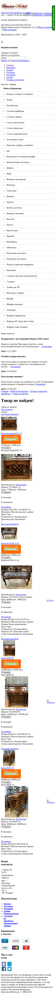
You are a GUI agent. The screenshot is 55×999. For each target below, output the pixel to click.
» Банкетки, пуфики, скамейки (18, 145)
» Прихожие (9, 270)
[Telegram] (41, 15)
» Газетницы (9, 191)
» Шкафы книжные (13, 304)
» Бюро (7, 173)
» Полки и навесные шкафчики (18, 264)
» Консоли (8, 219)
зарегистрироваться (20, 60)
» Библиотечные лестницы (16, 162)
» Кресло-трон (10, 230)
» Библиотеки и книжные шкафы (19, 156)
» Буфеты (8, 168)
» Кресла (8, 225)
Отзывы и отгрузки (15, 80)
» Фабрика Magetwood (14, 316)
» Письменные (10, 105)
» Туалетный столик (13, 139)
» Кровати (8, 236)
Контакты (10, 67)
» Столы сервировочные (15, 134)
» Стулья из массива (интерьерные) (20, 276)
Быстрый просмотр (10, 414)
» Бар (6, 151)
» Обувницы (9, 247)
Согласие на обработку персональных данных (11, 921)
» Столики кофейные (13, 111)
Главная (10, 65)
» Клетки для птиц (12, 208)
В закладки (6, 497)
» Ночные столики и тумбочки (18, 94)
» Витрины (9, 185)
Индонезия (21, 485)
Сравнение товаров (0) (22, 12)
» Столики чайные (12, 117)
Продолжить (7, 409)
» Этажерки (9, 310)
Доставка (10, 72)
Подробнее (47, 346)
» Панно (8, 100)
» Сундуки (9, 281)
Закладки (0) (6, 12)
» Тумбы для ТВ (11, 287)
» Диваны (8, 196)
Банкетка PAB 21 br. (10, 543)
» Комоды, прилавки (13, 213)
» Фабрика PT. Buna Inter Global (18, 321)
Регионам (10, 75)
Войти (4, 60)
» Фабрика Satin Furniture (15, 327)
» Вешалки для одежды (14, 179)
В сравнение (7, 502)
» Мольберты (10, 242)
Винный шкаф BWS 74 (11, 433)
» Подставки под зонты (14, 253)
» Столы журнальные (13, 122)
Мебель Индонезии (19, 391)
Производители (11, 913)
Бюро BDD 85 (7, 658)
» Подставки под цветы (14, 259)
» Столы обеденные (13, 128)
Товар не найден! (20, 394)
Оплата (9, 70)
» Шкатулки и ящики (13, 293)
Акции (9, 77)
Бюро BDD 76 (7, 768)
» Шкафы (8, 298)
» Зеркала (8, 202)
